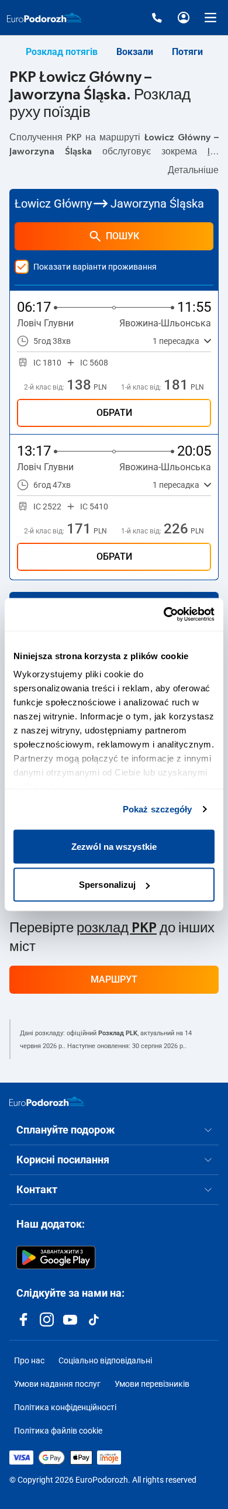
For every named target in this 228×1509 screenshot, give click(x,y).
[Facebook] (23, 1319)
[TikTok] (94, 1319)
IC (212, 151)
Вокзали (134, 51)
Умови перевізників (152, 1384)
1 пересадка (176, 341)
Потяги (187, 51)
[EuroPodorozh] (46, 1101)
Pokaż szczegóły (157, 809)
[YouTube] (70, 1319)
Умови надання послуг (57, 1384)
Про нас (29, 1360)
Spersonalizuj (107, 885)
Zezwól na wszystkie (114, 846)
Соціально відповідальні (105, 1360)
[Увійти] (184, 18)
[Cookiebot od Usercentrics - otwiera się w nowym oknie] (164, 614)
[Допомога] (157, 17)
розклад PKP (117, 928)
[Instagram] (47, 1319)
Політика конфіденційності (65, 1407)
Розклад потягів (62, 51)
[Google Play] (55, 1257)
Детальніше (193, 170)
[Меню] (210, 17)
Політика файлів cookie (58, 1430)
